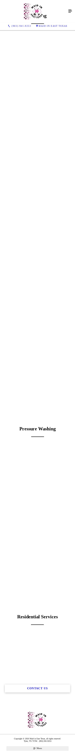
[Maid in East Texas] (33, 11)
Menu (39, 748)
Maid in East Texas (53, 26)
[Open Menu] (70, 11)
